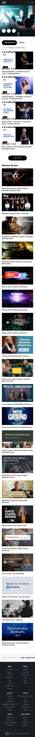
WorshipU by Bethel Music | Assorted (15, 213)
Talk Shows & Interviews (25, 696)
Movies (9, 693)
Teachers (9, 675)
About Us (10, 717)
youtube (25, 725)
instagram (25, 722)
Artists (25, 669)
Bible (9, 666)
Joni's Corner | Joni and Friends (13, 573)
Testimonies (9, 686)
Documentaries (9, 707)
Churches (10, 669)
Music (25, 666)
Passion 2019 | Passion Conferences (14, 333)
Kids (9, 680)
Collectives (25, 675)
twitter (25, 720)
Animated (10, 701)
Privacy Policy (10, 725)
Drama (10, 696)
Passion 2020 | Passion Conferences (14, 310)
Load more (17, 158)
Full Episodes (9, 42)
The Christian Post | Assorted (12, 620)
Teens (9, 683)
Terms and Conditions (9, 722)
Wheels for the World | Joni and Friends (16, 597)
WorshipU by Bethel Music (16, 48)
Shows (25, 693)
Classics (9, 688)
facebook (25, 717)
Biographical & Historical (9, 704)
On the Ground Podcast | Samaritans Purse (17, 427)
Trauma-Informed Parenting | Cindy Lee (16, 356)
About (21, 42)
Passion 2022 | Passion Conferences (14, 287)
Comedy (9, 698)
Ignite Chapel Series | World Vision (14, 525)
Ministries (10, 677)
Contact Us (9, 720)
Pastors (9, 672)
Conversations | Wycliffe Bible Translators (17, 404)
